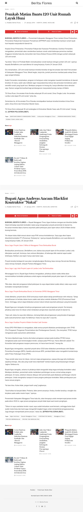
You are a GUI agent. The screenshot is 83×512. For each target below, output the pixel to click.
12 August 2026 (20, 175)
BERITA (12, 9)
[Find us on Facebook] (36, 506)
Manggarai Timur (59, 416)
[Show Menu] (6, 3)
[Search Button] (77, 3)
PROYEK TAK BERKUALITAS (30, 419)
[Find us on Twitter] (39, 506)
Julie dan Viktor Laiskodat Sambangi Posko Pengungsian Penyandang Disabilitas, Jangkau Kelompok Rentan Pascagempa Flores (45, 140)
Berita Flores (41, 3)
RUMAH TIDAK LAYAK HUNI (14, 119)
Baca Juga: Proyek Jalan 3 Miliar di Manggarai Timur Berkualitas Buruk (30, 245)
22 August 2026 (20, 145)
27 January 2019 (29, 22)
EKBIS (45, 22)
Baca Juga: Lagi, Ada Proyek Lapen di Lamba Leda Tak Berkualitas (29, 268)
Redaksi (32, 490)
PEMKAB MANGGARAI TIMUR (66, 116)
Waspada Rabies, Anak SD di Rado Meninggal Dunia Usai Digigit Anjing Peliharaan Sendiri (71, 136)
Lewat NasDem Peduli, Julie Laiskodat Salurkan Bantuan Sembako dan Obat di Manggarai (20, 136)
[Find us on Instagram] (45, 506)
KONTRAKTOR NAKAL (45, 416)
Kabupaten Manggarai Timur (46, 116)
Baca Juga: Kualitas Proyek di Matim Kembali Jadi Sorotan (26, 322)
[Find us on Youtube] (42, 506)
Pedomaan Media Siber (44, 490)
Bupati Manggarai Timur (28, 416)
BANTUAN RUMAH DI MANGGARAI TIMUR (22, 116)
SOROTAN (54, 207)
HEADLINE (51, 22)
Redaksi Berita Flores (14, 22)
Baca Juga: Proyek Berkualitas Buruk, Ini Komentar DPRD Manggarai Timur (32, 291)
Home (7, 9)
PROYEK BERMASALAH (13, 419)
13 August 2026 (71, 145)
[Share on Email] (72, 31)
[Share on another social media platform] (76, 31)
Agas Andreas (14, 416)
